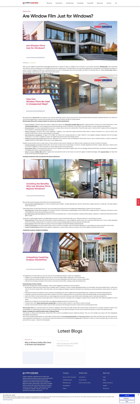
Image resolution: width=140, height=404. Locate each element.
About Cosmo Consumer (69, 377)
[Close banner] (138, 394)
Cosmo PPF (90, 3)
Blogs (104, 380)
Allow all (127, 395)
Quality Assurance (108, 382)
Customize (126, 398)
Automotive (59, 3)
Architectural (70, 3)
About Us (49, 3)
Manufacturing (67, 382)
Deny (127, 401)
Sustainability (66, 385)
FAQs (104, 377)
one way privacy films (31, 126)
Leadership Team (67, 380)
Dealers (105, 385)
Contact (109, 3)
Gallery (65, 388)
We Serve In (106, 388)
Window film (103, 66)
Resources (100, 3)
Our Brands (80, 3)
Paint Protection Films (84, 382)
